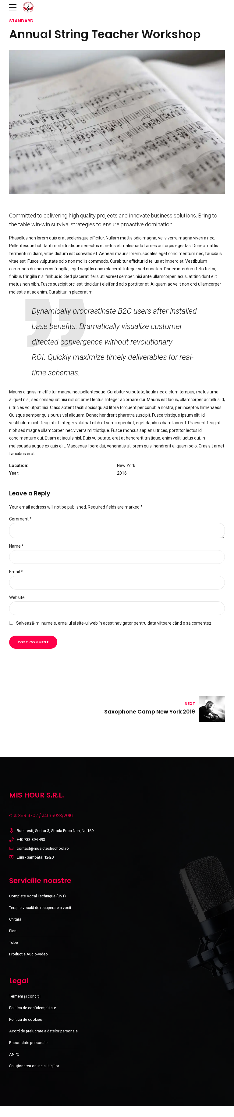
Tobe (13, 942)
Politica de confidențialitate (32, 1008)
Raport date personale (28, 1042)
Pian (12, 931)
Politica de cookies (25, 1019)
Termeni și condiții (25, 996)
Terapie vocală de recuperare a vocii (40, 907)
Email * (16, 571)
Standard (21, 21)
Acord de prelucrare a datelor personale (43, 1031)
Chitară (15, 919)
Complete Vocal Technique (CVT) (37, 896)
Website (17, 597)
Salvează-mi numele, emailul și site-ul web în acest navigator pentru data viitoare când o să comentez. (114, 623)
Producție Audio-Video (28, 954)
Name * (16, 546)
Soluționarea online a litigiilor (34, 1066)
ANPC (14, 1054)
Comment (20, 519)
